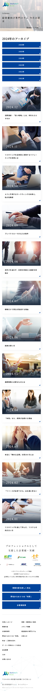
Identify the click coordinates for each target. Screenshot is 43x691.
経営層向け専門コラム (29, 631)
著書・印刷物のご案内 (29, 622)
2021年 (21, 78)
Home (29, 27)
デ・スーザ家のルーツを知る (11, 645)
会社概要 (5, 650)
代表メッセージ (7, 622)
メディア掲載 (26, 627)
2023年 (21, 65)
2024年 (21, 58)
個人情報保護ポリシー (9, 684)
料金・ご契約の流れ (8, 641)
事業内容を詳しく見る (21, 588)
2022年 (21, 72)
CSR (3, 654)
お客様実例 (21, 605)
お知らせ (24, 636)
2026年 (21, 45)
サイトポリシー (23, 684)
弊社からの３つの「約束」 (21, 596)
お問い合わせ (6, 659)
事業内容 (5, 627)
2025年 (21, 51)
